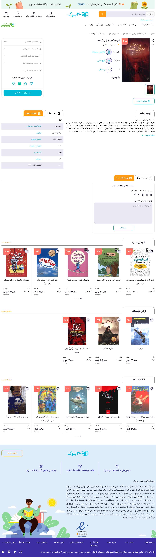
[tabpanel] (32, 142)
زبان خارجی (89, 24)
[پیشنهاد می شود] (25, 83)
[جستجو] (102, 14)
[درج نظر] (153, 45)
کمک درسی (122, 24)
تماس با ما (129, 542)
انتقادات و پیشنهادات (94, 544)
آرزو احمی (101, 60)
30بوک (152, 33)
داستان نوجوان (114, 33)
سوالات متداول (24, 542)
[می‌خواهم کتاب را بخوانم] (19, 83)
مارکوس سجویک (98, 52)
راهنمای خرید (42, 542)
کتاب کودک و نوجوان (139, 33)
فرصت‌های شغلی (76, 542)
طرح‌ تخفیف (59, 542)
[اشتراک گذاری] (153, 40)
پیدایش (102, 69)
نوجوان (125, 33)
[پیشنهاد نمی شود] (31, 83)
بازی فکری (99, 24)
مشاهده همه (6, 242)
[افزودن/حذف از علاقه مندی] (152, 251)
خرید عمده (111, 542)
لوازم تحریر (132, 24)
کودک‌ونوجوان (110, 24)
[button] (5, 274)
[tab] (53, 113)
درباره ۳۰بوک (150, 542)
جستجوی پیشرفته (146, 20)
